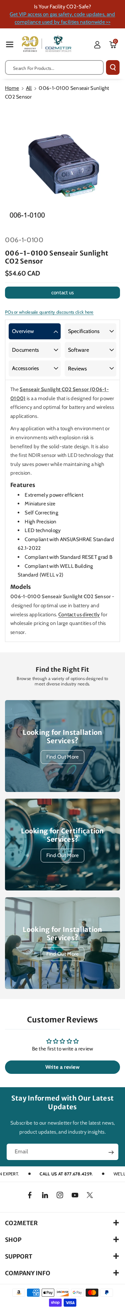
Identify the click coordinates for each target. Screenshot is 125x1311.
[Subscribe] (111, 1152)
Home (12, 88)
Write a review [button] (62, 1067)
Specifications (84, 331)
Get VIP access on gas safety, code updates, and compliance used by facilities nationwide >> (62, 18)
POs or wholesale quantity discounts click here (49, 312)
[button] (9, 44)
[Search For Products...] (113, 67)
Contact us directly (79, 614)
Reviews (77, 368)
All (29, 88)
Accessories (25, 368)
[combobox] (54, 67)
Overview (23, 331)
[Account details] (97, 44)
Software (78, 350)
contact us (62, 292)
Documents (25, 350)
